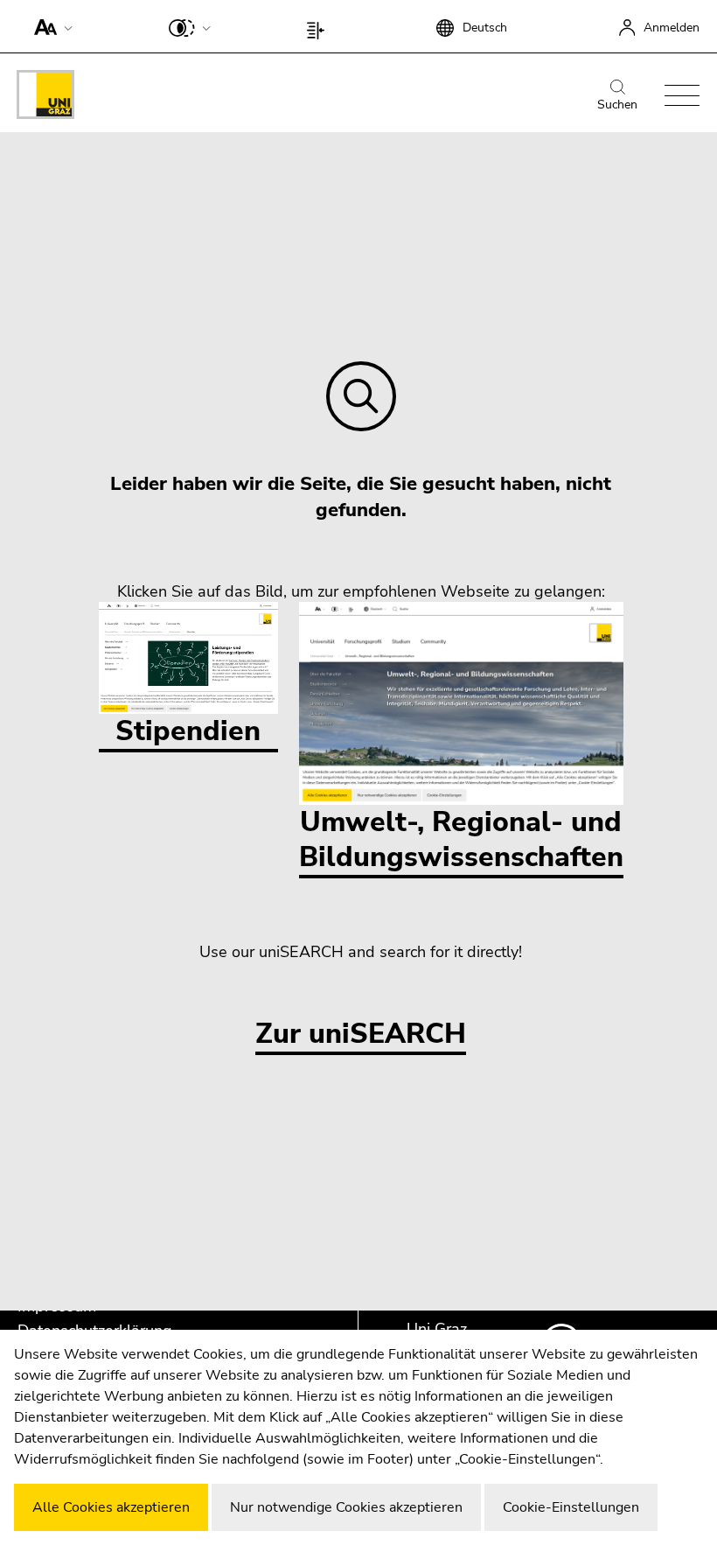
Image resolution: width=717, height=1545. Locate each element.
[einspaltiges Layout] (319, 26)
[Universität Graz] (45, 97)
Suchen (617, 104)
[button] (49, 26)
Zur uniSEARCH (360, 1034)
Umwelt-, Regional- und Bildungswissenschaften (461, 839)
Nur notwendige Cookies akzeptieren (346, 1507)
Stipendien (188, 731)
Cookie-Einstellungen (571, 1507)
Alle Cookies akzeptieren (111, 1507)
